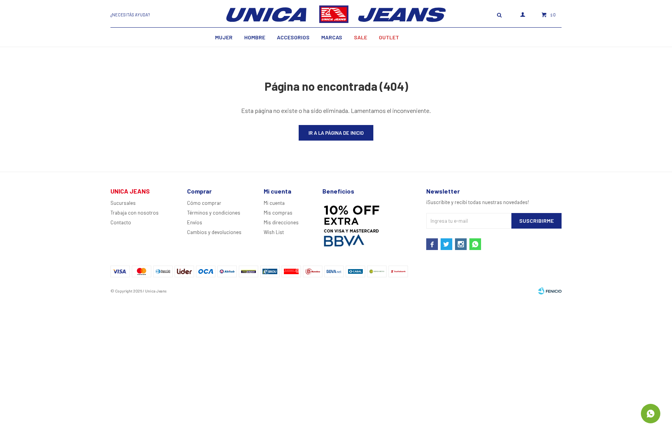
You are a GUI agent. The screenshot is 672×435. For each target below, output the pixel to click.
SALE (360, 37)
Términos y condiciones (213, 213)
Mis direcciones (281, 222)
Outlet (389, 37)
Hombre (254, 37)
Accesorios (293, 37)
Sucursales (123, 203)
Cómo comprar (204, 203)
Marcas (331, 37)
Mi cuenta (274, 203)
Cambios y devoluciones (214, 232)
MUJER (224, 37)
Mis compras (278, 213)
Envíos (194, 222)
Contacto (120, 222)
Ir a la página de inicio (336, 133)
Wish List (274, 232)
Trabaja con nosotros (134, 213)
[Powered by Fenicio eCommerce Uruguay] (550, 291)
